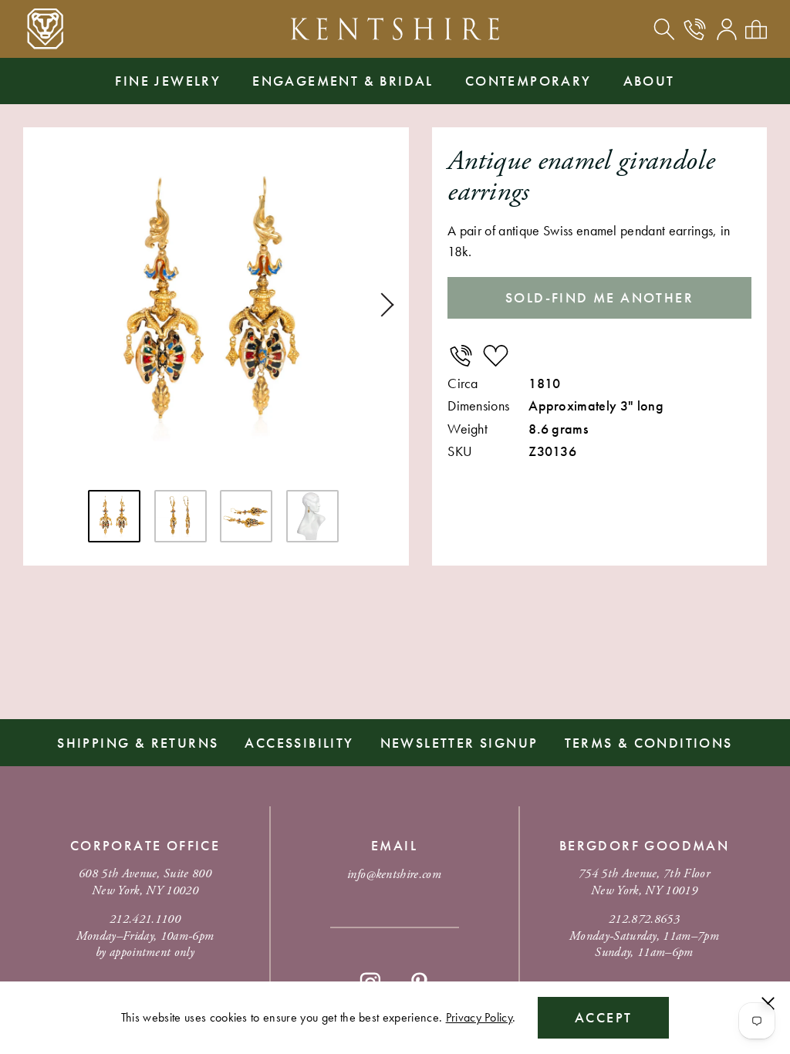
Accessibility (299, 743)
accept (603, 1017)
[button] (381, 305)
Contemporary (528, 81)
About (649, 81)
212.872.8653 (644, 919)
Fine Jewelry (168, 81)
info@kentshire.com (394, 875)
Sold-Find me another (599, 297)
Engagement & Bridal (343, 81)
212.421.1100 (145, 919)
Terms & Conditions (649, 743)
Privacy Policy (479, 1017)
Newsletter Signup (459, 743)
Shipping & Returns (137, 743)
